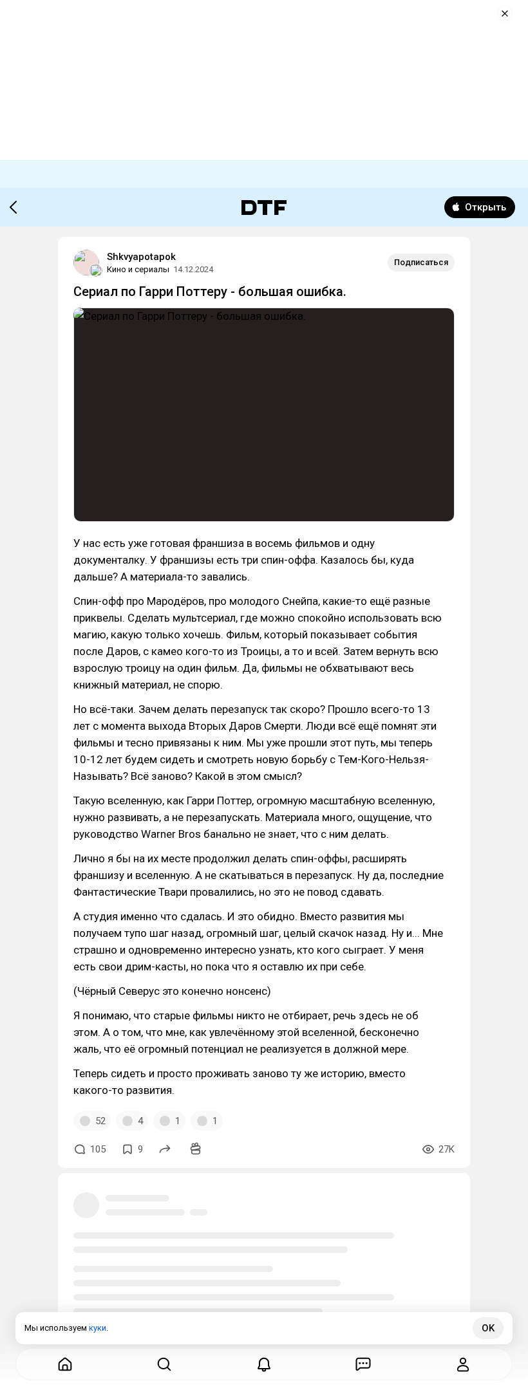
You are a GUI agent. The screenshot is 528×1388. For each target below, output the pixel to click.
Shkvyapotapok (141, 257)
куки (97, 1328)
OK (488, 1328)
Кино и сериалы (138, 269)
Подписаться (421, 262)
